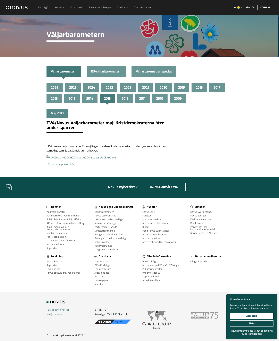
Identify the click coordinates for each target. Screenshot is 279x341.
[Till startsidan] (17, 7)
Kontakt (265, 7)
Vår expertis (76, 7)
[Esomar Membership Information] (112, 323)
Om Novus (122, 7)
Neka (252, 323)
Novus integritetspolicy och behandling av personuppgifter (252, 332)
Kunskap (59, 7)
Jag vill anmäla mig (164, 187)
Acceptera (251, 315)
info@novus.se (54, 314)
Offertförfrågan (142, 7)
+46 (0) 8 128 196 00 (57, 310)
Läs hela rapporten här (60, 164)
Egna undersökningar (100, 7)
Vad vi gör (43, 7)
